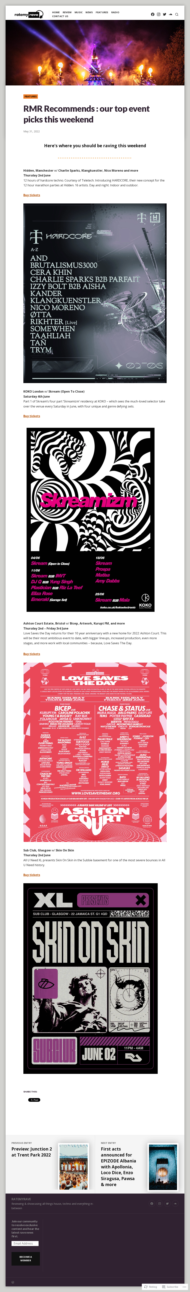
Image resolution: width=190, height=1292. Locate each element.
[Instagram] (158, 14)
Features (102, 12)
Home (56, 12)
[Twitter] (164, 14)
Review (67, 12)
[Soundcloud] (170, 14)
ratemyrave (21, 1199)
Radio (115, 12)
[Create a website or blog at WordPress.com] (53, 1282)
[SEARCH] (176, 14)
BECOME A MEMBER (25, 1258)
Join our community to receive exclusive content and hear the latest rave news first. (25, 1228)
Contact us (60, 16)
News (89, 12)
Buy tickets (31, 195)
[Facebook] (152, 14)
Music (79, 12)
